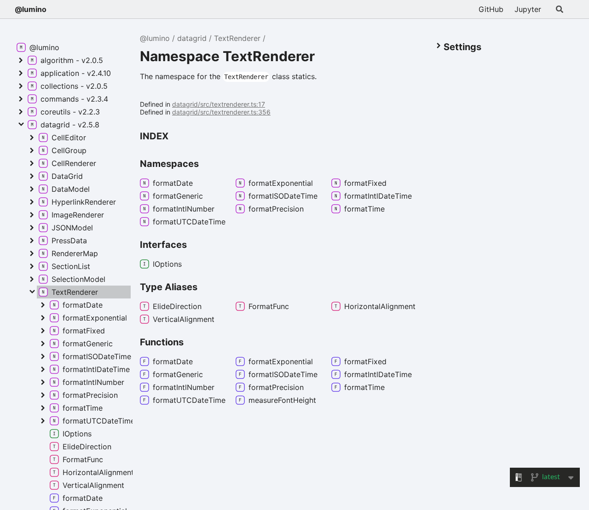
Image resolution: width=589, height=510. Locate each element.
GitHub (491, 9)
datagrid (192, 38)
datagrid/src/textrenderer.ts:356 (221, 112)
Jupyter (527, 9)
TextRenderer (237, 38)
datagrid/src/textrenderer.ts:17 (218, 104)
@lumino (30, 9)
